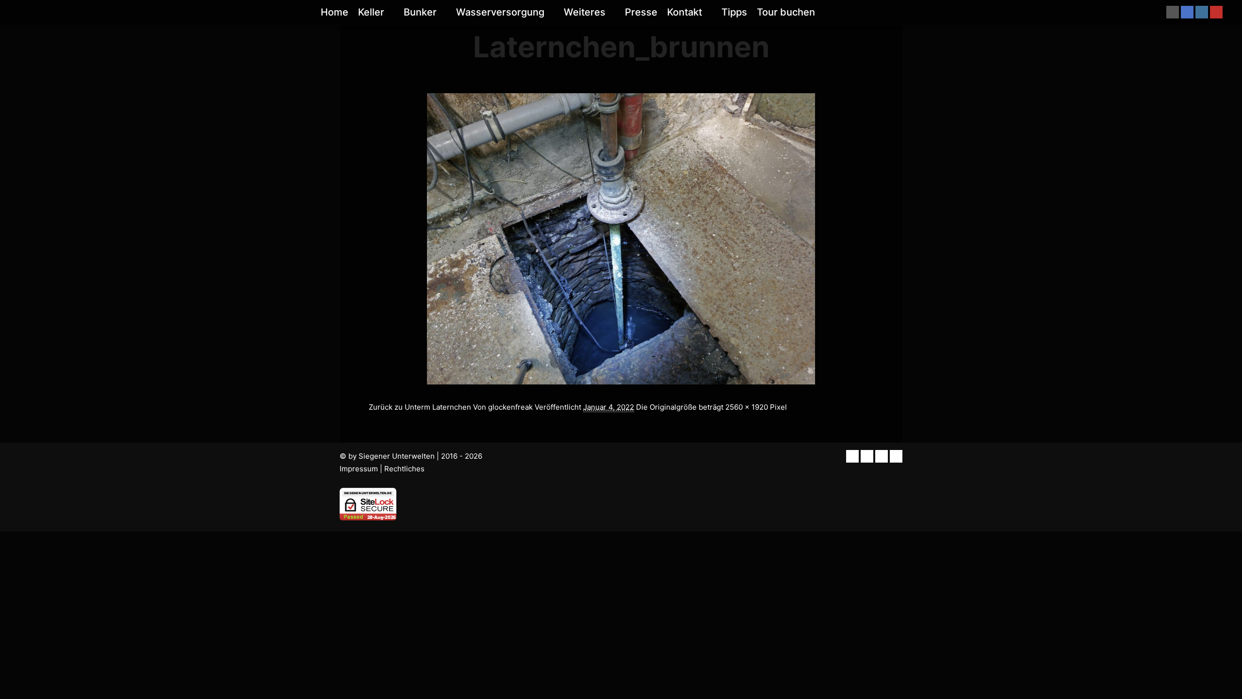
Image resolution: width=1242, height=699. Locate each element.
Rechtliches (404, 468)
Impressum (359, 468)
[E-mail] (1172, 12)
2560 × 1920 (746, 407)
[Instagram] (1201, 12)
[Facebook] (1187, 12)
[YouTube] (1216, 12)
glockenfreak (510, 407)
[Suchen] (1142, 12)
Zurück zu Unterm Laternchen (420, 407)
